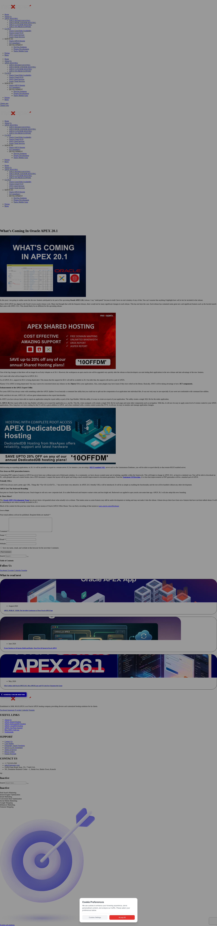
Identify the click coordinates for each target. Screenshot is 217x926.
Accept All (122, 917)
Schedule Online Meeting (14, 694)
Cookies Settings (95, 917)
